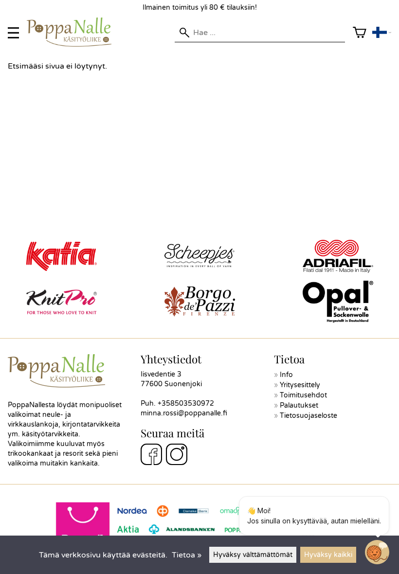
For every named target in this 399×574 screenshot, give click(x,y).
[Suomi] (381, 32)
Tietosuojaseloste (308, 416)
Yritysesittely (300, 385)
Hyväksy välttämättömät (252, 555)
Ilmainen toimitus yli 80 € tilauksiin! (200, 7)
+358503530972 (186, 403)
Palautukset (299, 405)
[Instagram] (176, 456)
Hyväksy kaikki (328, 555)
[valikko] (13, 32)
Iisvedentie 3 (161, 374)
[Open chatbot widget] (377, 552)
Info (286, 375)
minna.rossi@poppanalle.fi (184, 413)
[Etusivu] (73, 44)
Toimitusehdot (303, 395)
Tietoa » (186, 555)
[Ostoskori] (359, 32)
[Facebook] (151, 456)
